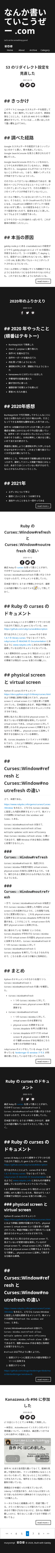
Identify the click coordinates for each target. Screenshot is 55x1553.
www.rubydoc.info (22, 644)
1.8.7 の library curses (15, 637)
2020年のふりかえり (27, 301)
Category (45, 50)
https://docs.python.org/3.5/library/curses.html (27, 694)
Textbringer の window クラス (29, 1052)
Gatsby (47, 1542)
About (22, 50)
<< (7, 1533)
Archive (33, 50)
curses (20, 567)
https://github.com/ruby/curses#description (25, 628)
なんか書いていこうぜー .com (25, 21)
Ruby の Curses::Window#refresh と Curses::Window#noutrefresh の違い (27, 538)
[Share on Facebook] (22, 86)
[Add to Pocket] (33, 86)
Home (10, 50)
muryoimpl (9, 1542)
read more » (43, 281)
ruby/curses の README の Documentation (25, 641)
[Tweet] (27, 86)
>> (48, 1533)
